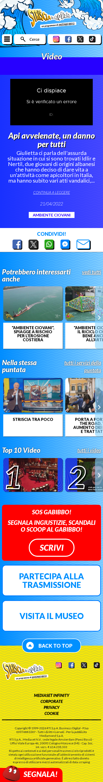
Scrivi (52, 547)
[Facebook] (68, 39)
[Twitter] (80, 39)
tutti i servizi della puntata (82, 366)
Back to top (55, 646)
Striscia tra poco (33, 419)
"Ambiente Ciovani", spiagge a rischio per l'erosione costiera (33, 334)
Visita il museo (52, 616)
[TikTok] (92, 39)
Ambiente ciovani (51, 214)
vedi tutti (91, 272)
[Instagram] (56, 39)
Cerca (34, 39)
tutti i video (89, 450)
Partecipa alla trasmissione (51, 580)
